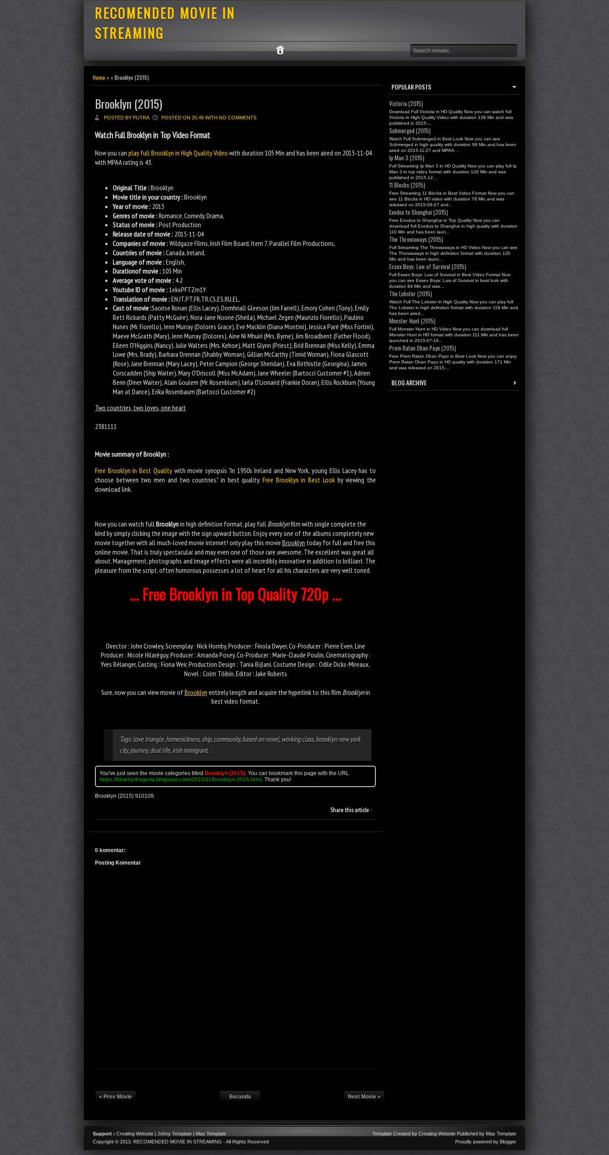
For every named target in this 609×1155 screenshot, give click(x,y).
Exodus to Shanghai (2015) (418, 212)
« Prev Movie (115, 1097)
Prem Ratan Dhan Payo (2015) (422, 347)
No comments (237, 117)
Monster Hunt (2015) (412, 320)
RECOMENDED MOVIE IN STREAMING (177, 1141)
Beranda (240, 1097)
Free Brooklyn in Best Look (299, 479)
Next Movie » (364, 1097)
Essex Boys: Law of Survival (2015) (427, 266)
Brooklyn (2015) (128, 103)
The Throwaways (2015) (416, 239)
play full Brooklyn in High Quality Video (178, 152)
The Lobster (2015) (410, 293)
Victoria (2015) (406, 103)
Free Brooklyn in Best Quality (133, 470)
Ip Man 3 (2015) (406, 157)
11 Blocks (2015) (407, 184)
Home (99, 77)
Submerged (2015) (410, 130)
